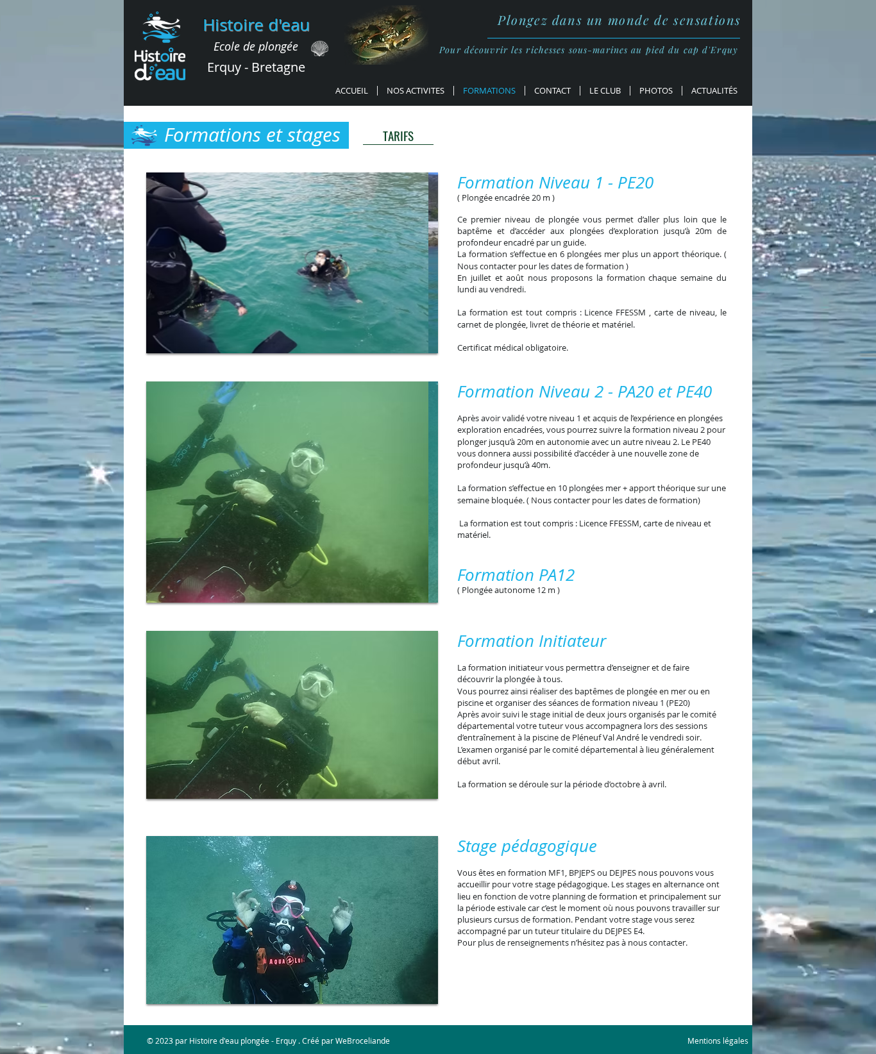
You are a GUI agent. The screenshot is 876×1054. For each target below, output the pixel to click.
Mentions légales (717, 1040)
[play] (411, 342)
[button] (292, 262)
